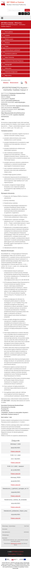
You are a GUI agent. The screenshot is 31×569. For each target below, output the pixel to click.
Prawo (6, 46)
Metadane (6, 82)
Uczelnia (7, 35)
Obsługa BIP (8, 64)
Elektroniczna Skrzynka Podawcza (14, 61)
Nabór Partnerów (9, 57)
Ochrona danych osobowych (12, 50)
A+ (25, 13)
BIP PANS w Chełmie (17, 551)
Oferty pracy (8, 68)
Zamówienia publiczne (11, 53)
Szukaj (27, 10)
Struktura (7, 43)
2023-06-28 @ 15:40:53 (16, 543)
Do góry (19, 554)
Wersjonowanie (14, 82)
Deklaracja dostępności (11, 72)
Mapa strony (8, 75)
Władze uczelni (9, 39)
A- (19, 13)
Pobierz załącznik (15, 451)
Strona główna (9, 32)
